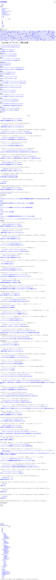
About (3, 16)
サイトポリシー (4, 570)
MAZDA (53, 36)
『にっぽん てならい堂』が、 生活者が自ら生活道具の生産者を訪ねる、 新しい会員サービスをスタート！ (20, 466)
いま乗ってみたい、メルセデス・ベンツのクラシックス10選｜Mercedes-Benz (14, 251)
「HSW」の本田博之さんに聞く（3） (7, 263)
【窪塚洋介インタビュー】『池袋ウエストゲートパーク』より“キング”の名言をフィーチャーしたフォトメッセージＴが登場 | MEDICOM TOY (27, 408)
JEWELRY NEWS (6, 551)
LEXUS (49, 34)
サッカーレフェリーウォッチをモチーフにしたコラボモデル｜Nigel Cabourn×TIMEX (16, 376)
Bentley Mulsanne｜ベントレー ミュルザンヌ (45, 38)
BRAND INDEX (6, 538)
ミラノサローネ (41, 40)
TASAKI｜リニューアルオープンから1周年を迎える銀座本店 (11, 363)
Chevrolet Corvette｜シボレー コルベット (40, 34)
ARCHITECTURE (6, 557)
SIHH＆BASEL (6, 552)
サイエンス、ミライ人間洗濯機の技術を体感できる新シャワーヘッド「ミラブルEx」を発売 (17, 460)
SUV (24, 33)
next (3, 523)
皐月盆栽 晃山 (3, 183)
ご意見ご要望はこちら (5, 574)
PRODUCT (5, 556)
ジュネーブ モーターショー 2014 (44, 36)
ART (4, 563)
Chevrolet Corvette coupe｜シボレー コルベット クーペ (17, 35)
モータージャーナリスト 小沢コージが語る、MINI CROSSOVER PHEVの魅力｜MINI (16, 338)
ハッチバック (29, 33)
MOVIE (5, 562)
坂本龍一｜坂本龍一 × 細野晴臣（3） (7, 439)
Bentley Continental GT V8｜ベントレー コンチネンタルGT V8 (43, 33)
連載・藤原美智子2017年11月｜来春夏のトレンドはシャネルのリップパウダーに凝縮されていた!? (18, 288)
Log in (3, 17)
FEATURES (5, 541)
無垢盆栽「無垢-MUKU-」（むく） (7, 479)
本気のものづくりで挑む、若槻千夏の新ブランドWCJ (10, 238)
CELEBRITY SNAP (7, 537)
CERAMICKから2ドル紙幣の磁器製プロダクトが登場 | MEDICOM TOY (14, 139)
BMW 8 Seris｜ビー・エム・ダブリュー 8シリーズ (22, 38)
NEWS (2, 48)
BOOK (5, 564)
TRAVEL (5, 560)
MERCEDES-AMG (9, 37)
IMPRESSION (3, 53)
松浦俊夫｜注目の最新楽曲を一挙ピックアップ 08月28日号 (11, 120)
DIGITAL (5, 558)
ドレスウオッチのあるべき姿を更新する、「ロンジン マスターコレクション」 (15, 357)
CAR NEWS (34, 38)
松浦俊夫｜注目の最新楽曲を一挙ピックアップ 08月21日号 (11, 164)
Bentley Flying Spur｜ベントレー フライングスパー (43, 37)
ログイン (3, 568)
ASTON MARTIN (29, 36)
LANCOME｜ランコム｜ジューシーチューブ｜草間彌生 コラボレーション (14, 313)
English (3, 26)
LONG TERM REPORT (7, 547)
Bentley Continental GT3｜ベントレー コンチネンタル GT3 (31, 39)
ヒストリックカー (31, 37)
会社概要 (3, 569)
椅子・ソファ (9, 40)
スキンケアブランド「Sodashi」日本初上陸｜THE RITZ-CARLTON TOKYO (14, 301)
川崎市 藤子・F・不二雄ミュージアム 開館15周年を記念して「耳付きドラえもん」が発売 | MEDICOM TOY (20, 158)
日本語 (3, 25)
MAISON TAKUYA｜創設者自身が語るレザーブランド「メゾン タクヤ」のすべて (15, 276)
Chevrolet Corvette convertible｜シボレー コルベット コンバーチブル (41, 35)
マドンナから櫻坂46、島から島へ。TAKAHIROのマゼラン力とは (12, 420)
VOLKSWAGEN (17, 37)
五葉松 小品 (2, 485)
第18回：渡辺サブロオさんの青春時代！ (7, 307)
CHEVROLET (35, 36)
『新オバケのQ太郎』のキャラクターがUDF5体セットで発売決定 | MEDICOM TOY (16, 402)
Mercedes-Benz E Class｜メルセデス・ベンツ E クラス (28, 40)
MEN (4, 533)
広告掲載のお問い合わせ (6, 573)
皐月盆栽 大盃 (3, 491)
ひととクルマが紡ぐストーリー (50, 40)
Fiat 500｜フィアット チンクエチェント (18, 36)
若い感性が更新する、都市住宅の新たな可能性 (9, 176)
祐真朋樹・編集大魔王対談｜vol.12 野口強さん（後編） (10, 282)
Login (55, 2)
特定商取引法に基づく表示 (6, 572)
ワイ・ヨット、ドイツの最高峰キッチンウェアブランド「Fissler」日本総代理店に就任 (16, 445)
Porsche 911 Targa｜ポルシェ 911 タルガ (25, 34)
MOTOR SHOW (6, 546)
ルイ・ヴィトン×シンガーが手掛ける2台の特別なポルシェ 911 (11, 145)
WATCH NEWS (6, 550)
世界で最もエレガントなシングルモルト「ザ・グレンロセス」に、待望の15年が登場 (16, 133)
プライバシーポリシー (5, 571)
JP (1, 5)
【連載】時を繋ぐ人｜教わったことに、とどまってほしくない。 (12, 126)
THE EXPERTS (6, 542)
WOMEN (5, 534)
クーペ (4, 40)
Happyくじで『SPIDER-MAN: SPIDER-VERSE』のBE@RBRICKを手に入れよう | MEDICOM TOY (19, 151)
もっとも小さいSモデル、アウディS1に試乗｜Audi (9, 344)
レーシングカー (16, 40)
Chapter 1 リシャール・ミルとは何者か (7, 369)
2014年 (28, 35)
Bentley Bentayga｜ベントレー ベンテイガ (11, 34)
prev (1, 523)
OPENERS (3, 2)
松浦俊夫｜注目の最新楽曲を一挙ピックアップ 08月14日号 (11, 189)
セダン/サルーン (24, 37)
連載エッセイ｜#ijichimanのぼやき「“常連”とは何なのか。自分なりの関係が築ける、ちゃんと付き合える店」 (21, 433)
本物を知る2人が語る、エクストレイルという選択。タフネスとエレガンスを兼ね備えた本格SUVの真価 (19, 332)
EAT (4, 561)
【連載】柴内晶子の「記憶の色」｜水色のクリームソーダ (11, 170)
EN (3, 5)
